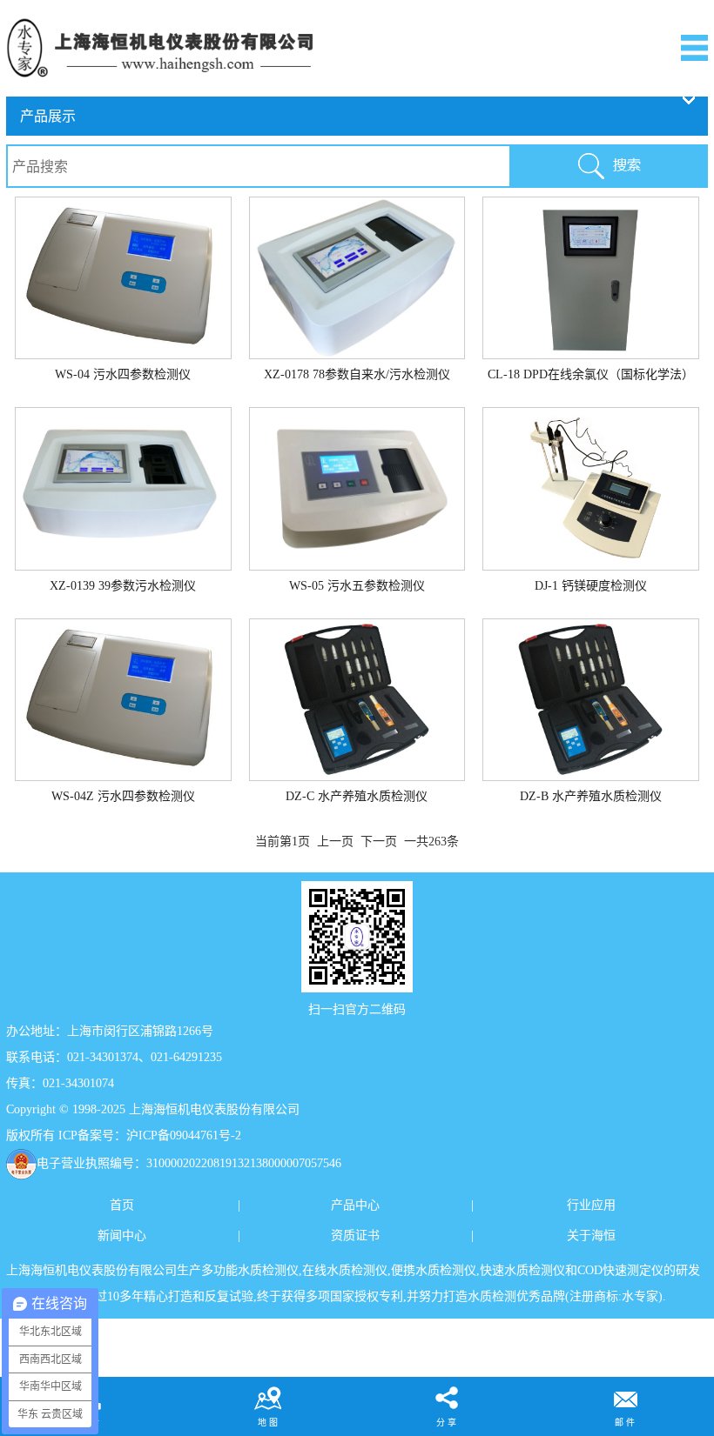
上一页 (335, 841)
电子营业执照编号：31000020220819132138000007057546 (189, 1163)
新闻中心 (122, 1235)
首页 (122, 1205)
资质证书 (355, 1235)
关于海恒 (591, 1235)
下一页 (378, 841)
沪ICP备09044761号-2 (183, 1135)
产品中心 (355, 1205)
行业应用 (591, 1205)
